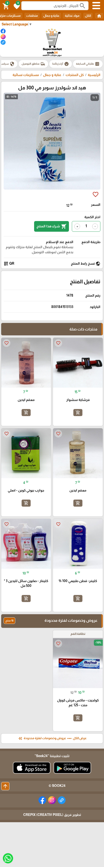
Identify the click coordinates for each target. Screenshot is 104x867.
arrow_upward (5, 786)
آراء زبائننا (60, 63)
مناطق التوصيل (33, 63)
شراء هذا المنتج (52, 226)
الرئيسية (94, 75)
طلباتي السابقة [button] (88, 63)
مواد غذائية (72, 15)
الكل (88, 15)
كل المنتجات (75, 75)
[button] (16, 6)
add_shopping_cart (77, 412)
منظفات (32, 15)
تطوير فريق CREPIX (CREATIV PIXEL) (52, 815)
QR (9, 263)
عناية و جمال (51, 15)
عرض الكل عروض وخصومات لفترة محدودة (52, 738)
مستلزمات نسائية (26, 75)
